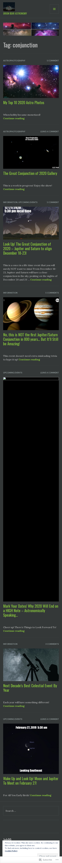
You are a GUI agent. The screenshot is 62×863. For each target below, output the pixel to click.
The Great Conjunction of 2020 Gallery (30, 173)
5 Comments (52, 293)
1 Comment (53, 60)
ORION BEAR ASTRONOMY (15, 13)
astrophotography (14, 60)
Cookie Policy (11, 851)
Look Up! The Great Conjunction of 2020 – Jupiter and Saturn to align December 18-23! (27, 248)
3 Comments (52, 644)
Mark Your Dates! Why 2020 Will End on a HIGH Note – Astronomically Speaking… (30, 610)
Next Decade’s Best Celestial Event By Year (30, 688)
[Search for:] (31, 810)
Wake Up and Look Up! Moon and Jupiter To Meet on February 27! (30, 781)
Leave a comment (49, 131)
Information (10, 202)
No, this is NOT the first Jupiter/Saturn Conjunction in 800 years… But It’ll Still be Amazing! (30, 339)
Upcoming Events (27, 202)
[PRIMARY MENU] (54, 9)
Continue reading (14, 118)
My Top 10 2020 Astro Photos (23, 102)
